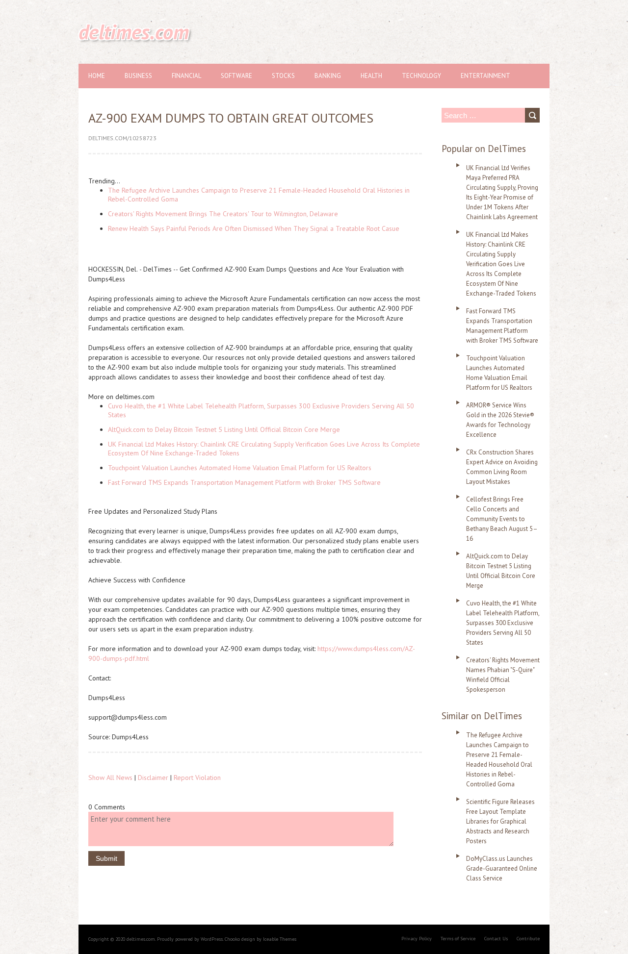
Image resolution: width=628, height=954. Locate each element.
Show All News (110, 777)
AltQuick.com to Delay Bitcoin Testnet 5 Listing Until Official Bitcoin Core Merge (224, 429)
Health (371, 76)
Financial (186, 76)
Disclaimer (153, 777)
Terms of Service (458, 938)
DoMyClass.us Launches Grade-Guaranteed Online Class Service (501, 868)
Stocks (283, 76)
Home (96, 76)
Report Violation (197, 777)
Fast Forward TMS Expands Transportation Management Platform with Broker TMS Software (244, 482)
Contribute (528, 938)
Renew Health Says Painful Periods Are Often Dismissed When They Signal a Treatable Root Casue (253, 228)
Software (236, 76)
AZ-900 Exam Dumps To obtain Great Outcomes (230, 118)
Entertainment (485, 76)
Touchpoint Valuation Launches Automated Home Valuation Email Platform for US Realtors (239, 467)
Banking (327, 76)
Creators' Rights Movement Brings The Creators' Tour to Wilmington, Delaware (223, 213)
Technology (421, 76)
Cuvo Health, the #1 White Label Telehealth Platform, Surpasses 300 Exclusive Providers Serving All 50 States (502, 623)
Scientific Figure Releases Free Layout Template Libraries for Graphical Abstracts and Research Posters (500, 821)
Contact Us (496, 938)
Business (138, 76)
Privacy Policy (416, 938)
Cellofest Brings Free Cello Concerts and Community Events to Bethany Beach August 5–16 (502, 519)
